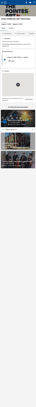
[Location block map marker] (18, 84)
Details (3, 28)
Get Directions (29, 99)
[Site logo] (5, 2)
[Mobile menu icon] (2, 2)
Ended (12, 61)
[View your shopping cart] (30, 2)
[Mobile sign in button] (26, 2)
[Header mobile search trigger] (34, 2)
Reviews (12, 28)
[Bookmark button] (32, 129)
